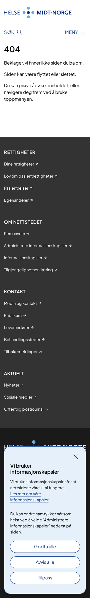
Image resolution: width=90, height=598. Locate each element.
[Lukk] (76, 457)
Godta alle (45, 546)
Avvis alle (45, 562)
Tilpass (45, 577)
